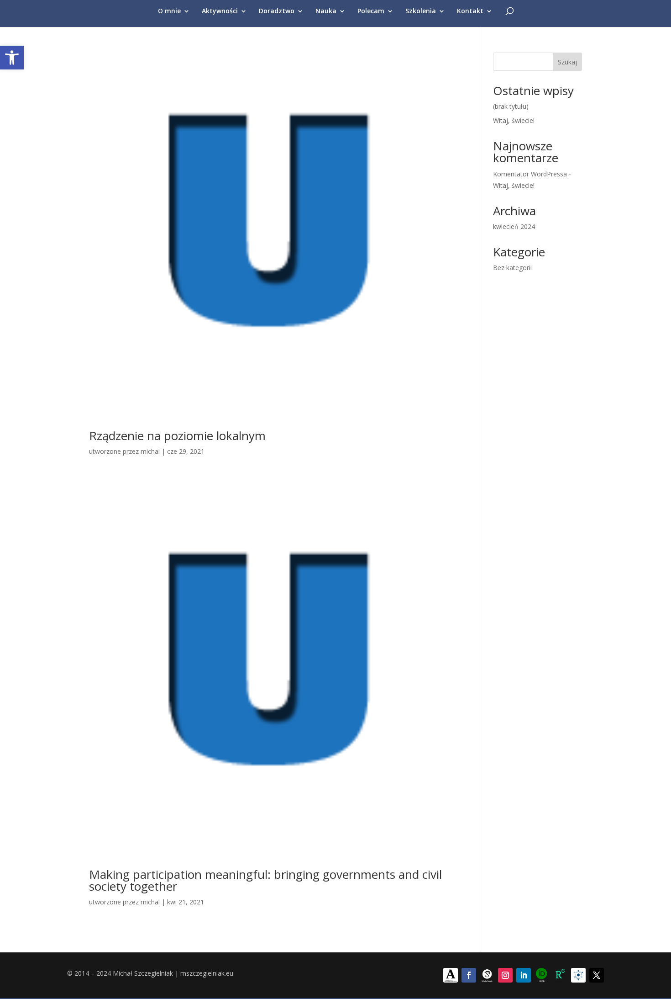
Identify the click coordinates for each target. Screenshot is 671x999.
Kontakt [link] (470, 11)
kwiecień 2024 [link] (514, 226)
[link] (12, 57)
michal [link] (150, 451)
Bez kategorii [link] (512, 267)
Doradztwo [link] (276, 11)
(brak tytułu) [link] (511, 106)
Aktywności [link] (220, 11)
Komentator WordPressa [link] (530, 174)
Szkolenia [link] (420, 11)
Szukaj (567, 62)
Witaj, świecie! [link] (514, 120)
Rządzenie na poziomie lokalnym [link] (177, 435)
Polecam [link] (370, 11)
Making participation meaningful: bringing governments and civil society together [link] (265, 880)
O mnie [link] (169, 11)
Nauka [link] (325, 11)
